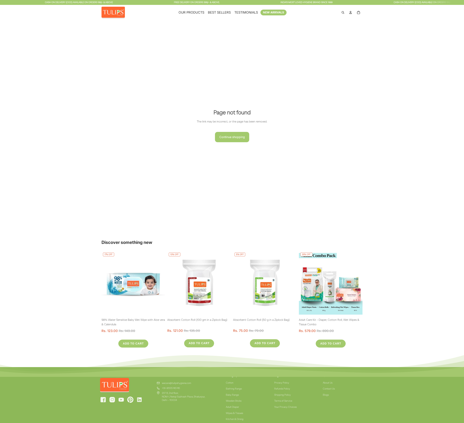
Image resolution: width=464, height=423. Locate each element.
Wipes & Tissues (234, 413)
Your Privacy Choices (285, 407)
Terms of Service (283, 400)
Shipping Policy (282, 394)
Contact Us (329, 388)
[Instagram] (112, 400)
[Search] (343, 12)
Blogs (326, 394)
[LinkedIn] (139, 400)
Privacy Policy (281, 382)
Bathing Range (234, 388)
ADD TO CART (133, 343)
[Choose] (357, 309)
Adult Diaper (232, 407)
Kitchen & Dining (234, 419)
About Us (327, 382)
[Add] (159, 309)
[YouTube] (121, 400)
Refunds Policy (282, 388)
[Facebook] (103, 400)
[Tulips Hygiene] (125, 385)
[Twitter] (130, 400)
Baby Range (232, 394)
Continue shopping (232, 137)
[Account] (351, 12)
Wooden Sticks (233, 400)
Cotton (229, 382)
